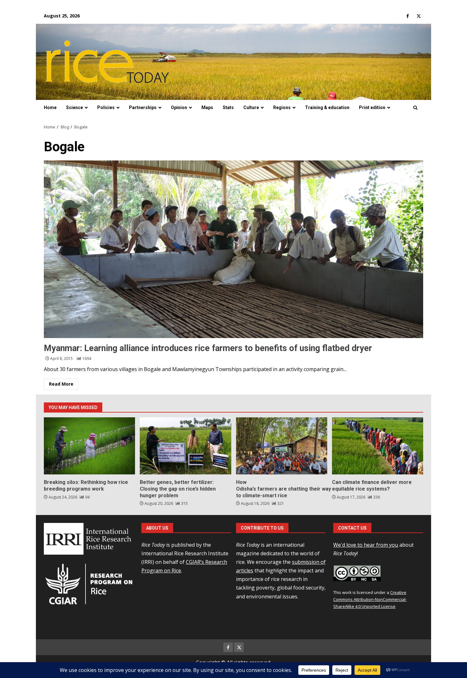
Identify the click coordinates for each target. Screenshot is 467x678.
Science (74, 107)
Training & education (327, 107)
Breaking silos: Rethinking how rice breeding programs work (89, 445)
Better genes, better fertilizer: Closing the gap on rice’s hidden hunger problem (185, 445)
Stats (228, 107)
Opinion (179, 107)
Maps (207, 107)
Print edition (372, 107)
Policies (106, 107)
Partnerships (143, 107)
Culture (251, 107)
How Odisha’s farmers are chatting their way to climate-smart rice (281, 445)
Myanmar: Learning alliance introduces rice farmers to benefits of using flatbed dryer (233, 249)
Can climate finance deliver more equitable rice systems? (377, 445)
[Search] (415, 108)
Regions (282, 107)
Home (50, 107)
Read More (61, 384)
